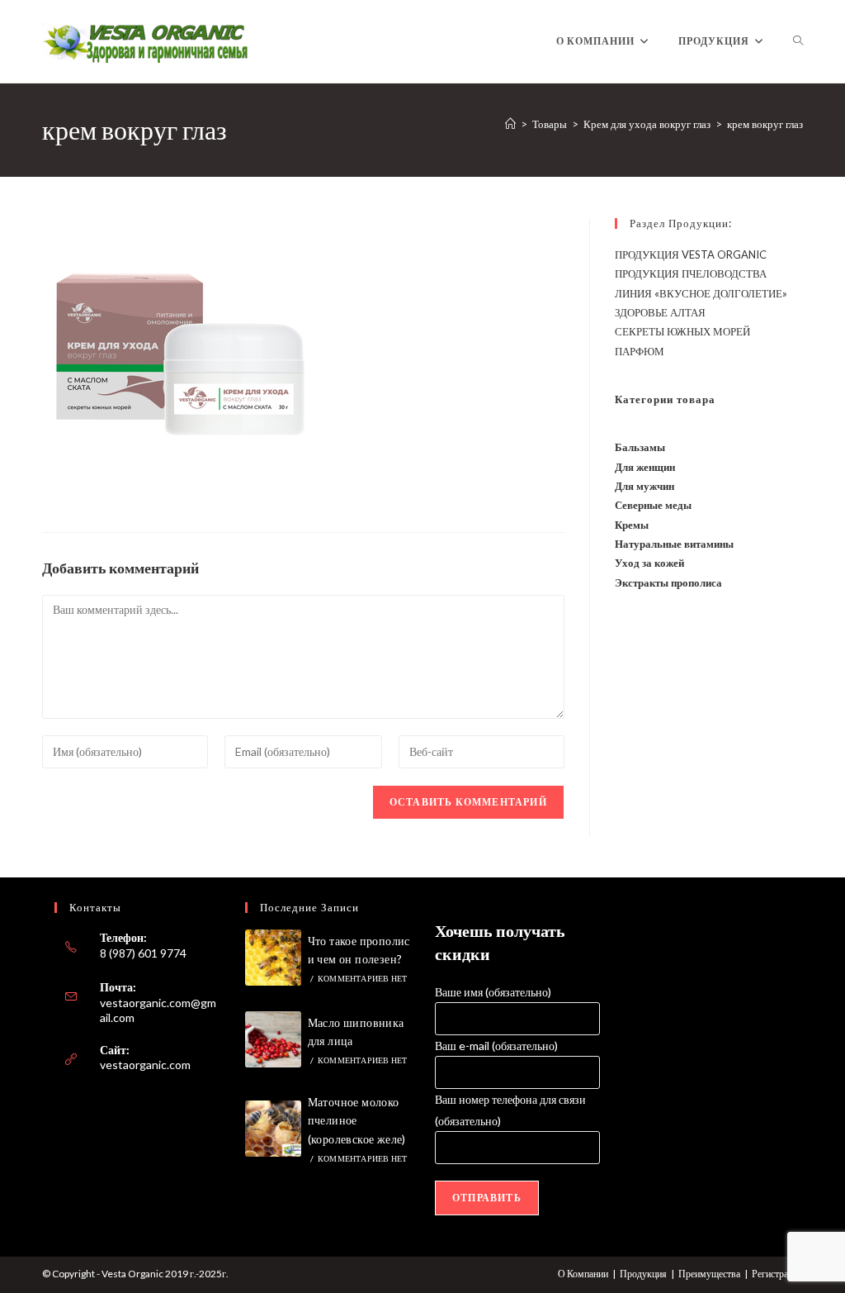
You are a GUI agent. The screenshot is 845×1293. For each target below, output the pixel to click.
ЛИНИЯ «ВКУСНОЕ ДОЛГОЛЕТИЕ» (701, 293)
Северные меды (653, 504)
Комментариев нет (362, 978)
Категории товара (665, 399)
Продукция (643, 1273)
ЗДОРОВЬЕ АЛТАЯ (660, 312)
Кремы (632, 524)
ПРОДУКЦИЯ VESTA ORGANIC (691, 254)
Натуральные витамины (674, 543)
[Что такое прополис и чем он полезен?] (273, 957)
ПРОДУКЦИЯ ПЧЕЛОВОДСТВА (691, 273)
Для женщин (645, 466)
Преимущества (709, 1273)
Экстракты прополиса (668, 582)
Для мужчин (644, 485)
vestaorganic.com (145, 1065)
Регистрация (777, 1273)
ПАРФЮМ (639, 351)
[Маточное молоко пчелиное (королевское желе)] (273, 1128)
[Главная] (510, 124)
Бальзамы (640, 447)
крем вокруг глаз (765, 124)
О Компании (583, 1273)
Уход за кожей (649, 562)
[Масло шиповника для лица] (273, 1039)
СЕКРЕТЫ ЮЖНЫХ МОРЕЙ (682, 331)
